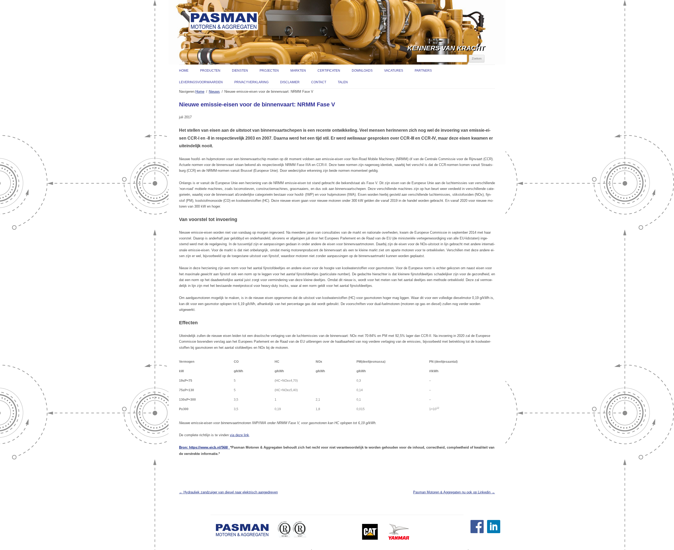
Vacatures (393, 70)
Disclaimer (290, 82)
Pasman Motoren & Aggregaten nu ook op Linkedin (454, 492)
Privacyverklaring (251, 82)
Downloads (362, 70)
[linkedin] (493, 532)
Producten (210, 70)
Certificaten (329, 70)
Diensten (240, 70)
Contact (318, 82)
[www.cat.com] (370, 539)
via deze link (239, 435)
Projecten (269, 70)
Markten (298, 70)
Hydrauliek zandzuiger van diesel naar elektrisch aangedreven (228, 492)
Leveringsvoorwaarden (201, 82)
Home (184, 70)
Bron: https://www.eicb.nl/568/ (204, 447)
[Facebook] (477, 532)
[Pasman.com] (224, 23)
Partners (423, 70)
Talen (343, 82)
